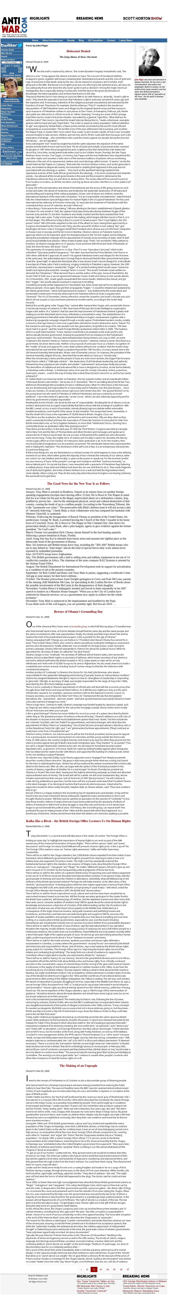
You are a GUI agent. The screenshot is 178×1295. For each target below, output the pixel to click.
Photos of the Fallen (7, 118)
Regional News (8, 60)
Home (35, 40)
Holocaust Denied (78, 51)
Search (4, 56)
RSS (3, 144)
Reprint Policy (7, 136)
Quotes (4, 129)
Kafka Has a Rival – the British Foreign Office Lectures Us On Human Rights (78, 821)
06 (121, 1269)
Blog (81, 40)
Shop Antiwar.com (9, 126)
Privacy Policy (7, 148)
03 (101, 1269)
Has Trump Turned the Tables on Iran (95, 1281)
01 (87, 1269)
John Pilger (139, 79)
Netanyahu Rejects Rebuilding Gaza (141, 1291)
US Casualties (95, 40)
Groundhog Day (79, 626)
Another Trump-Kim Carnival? (92, 1291)
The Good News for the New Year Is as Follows (78, 483)
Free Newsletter (8, 122)
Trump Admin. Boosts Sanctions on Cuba (143, 1286)
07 (128, 1269)
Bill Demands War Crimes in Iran (93, 1286)
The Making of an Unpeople (78, 1065)
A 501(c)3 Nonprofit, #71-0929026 (10, 163)
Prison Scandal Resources (8, 113)
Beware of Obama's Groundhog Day (78, 611)
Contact (111, 40)
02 (94, 1269)
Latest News (125, 40)
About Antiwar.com (52, 40)
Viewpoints (6, 108)
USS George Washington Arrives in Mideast (145, 1281)
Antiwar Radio (7, 50)
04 (107, 1269)
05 (114, 1269)
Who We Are (6, 53)
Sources (5, 132)
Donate (71, 40)
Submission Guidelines (6, 140)
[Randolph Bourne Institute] (12, 154)
